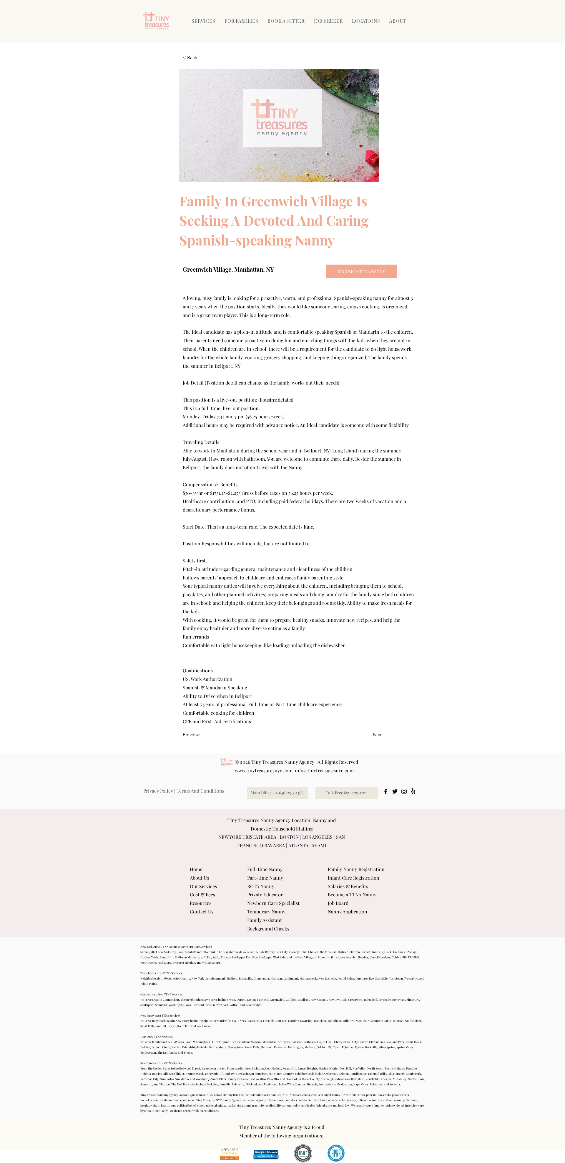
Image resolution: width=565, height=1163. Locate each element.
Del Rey (145, 1047)
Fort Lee (281, 1021)
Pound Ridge (346, 978)
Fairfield (262, 999)
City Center (360, 1042)
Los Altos (260, 1079)
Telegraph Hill (214, 1074)
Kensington (295, 1047)
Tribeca (226, 957)
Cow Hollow (273, 1068)
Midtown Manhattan (188, 957)
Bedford (232, 978)
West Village (305, 957)
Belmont (344, 1074)
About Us (199, 878)
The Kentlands (167, 1052)
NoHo (207, 957)
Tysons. (188, 1052)
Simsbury (413, 999)
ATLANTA (298, 845)
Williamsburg (211, 962)
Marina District (329, 1068)
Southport (147, 1005)
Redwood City (149, 1079)
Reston (359, 1047)
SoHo (215, 957)
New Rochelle (327, 978)
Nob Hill (345, 1068)
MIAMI (319, 845)
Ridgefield (370, 999)
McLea (309, 1047)
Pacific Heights (395, 1068)
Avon (232, 999)
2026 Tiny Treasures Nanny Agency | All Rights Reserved (299, 762)
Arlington (284, 1042)
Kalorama (280, 1047)
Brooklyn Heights (356, 957)
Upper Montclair (179, 1026)
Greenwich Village (405, 952)
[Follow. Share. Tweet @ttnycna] (394, 791)
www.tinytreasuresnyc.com (264, 770)
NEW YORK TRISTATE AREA (247, 837)
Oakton (321, 1047)
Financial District (336, 952)
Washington (176, 1005)
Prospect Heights (184, 962)
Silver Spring (387, 1047)
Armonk (220, 978)
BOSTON (289, 837)
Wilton (234, 1005)
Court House (414, 1042)
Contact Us (201, 911)
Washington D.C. (204, 1042)
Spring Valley (404, 1047)
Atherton (331, 1074)
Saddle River (413, 1021)
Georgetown (236, 1047)
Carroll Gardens (380, 957)
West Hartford (195, 1005)
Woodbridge (253, 1005)
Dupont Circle (161, 1047)
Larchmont (290, 978)
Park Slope (164, 962)
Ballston (297, 1042)
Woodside (202, 1079)
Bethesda (310, 1042)
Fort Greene (148, 962)
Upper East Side (247, 957)
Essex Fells (255, 1021)
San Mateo (182, 1079)
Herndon (266, 1047)
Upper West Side (274, 957)
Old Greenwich (353, 999)
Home (196, 869)
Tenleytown (148, 1052)
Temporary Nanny (266, 911)
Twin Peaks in (239, 1074)
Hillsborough (396, 1074)
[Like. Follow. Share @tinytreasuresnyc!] (385, 791)
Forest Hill (289, 1068)
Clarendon (376, 1042)
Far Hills (268, 1021)
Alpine (207, 1021)
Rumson (398, 1021)
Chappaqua (261, 978)
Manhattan (192, 952)
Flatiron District (359, 952)
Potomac (347, 1047)
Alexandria (269, 1042)
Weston (210, 1005)
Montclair (362, 1021)
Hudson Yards (149, 957)
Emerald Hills (377, 1074)
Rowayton (398, 999)
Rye (371, 978)
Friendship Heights (194, 1047)
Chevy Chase (342, 1042)
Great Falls (252, 1047)
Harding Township (300, 1021)
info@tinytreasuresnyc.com (324, 770)
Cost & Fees (202, 894)
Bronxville (245, 978)
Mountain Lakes (380, 1021)
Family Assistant (264, 920)
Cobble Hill (399, 957)
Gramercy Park (382, 952)
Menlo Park (413, 1074)
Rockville (371, 1047)
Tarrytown (396, 978)
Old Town (334, 1047)
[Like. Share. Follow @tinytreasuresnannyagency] (404, 791)
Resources (200, 903)
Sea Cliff (174, 1074)
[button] (242, 21)
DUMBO (413, 957)
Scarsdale (381, 978)
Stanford (291, 1079)
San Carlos (167, 1079)
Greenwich (277, 999)
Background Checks (268, 928)
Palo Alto (273, 1079)
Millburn (348, 1021)
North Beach (375, 1068)
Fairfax (176, 1047)
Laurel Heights (307, 1068)
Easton (251, 999)
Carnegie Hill (298, 952)
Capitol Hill (325, 1042)
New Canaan (319, 999)
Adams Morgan (251, 1042)
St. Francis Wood (192, 1074)
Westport (222, 1005)
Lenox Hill (166, 957)
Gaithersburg (217, 1047)
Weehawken (204, 1026)
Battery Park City (276, 952)
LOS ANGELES (317, 837)
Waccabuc (411, 978)
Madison (303, 999)
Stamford (161, 1005)
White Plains (148, 984)
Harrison (276, 978)
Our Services (203, 886)
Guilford (291, 999)
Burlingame (359, 1074)
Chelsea (313, 952)
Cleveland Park (394, 1042)
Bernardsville (222, 1021)
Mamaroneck (308, 978)
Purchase (361, 978)
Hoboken (320, 1021)
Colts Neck (239, 1021)
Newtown (335, 999)
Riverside (385, 999)
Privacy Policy (158, 791)
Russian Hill (160, 1074)
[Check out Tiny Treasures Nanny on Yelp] (413, 791)
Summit (161, 1026)
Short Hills (147, 1026)
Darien (241, 999)
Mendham (334, 1021)
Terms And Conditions (200, 791)
